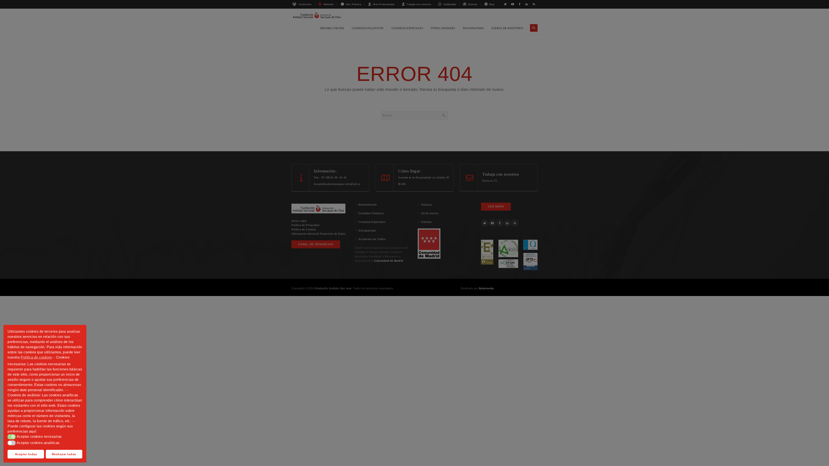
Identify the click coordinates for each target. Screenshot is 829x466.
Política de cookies (36, 357)
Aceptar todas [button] (26, 454)
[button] (12, 436)
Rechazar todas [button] (64, 454)
